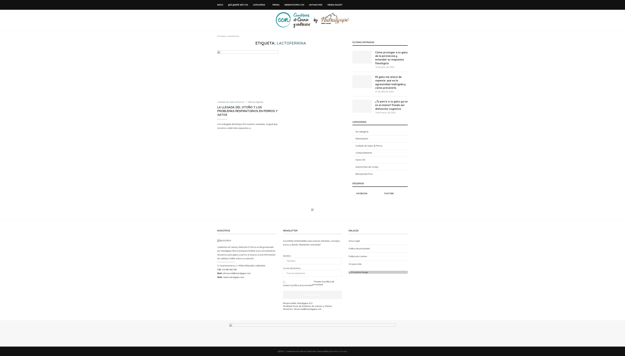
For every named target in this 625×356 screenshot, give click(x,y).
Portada (221, 36)
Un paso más (315, 5)
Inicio (220, 5)
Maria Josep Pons (364, 173)
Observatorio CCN (294, 5)
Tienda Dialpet (334, 5)
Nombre (287, 256)
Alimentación (361, 138)
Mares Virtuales (340, 351)
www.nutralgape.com (233, 277)
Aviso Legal (354, 240)
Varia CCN (360, 159)
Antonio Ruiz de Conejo (366, 166)
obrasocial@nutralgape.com (237, 273)
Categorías (259, 5)
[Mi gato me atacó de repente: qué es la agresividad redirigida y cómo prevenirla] (362, 81)
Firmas (275, 5)
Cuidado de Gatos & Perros (230, 102)
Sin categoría (361, 131)
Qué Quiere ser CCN (238, 5)
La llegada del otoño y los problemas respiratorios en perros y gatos (247, 111)
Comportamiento (363, 152)
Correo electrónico (292, 268)
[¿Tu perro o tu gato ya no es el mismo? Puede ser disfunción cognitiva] (362, 106)
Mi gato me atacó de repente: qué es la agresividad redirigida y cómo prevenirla (390, 82)
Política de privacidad (359, 248)
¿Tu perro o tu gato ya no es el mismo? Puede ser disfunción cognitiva (391, 105)
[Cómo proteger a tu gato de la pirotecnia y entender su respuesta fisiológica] (362, 57)
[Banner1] (378, 272)
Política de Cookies (358, 256)
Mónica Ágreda (255, 102)
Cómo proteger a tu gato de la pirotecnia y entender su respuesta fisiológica (391, 58)
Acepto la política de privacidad (297, 285)
